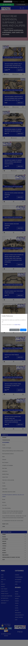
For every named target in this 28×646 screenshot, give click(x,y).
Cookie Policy (17, 324)
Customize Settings (14, 330)
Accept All (23, 330)
